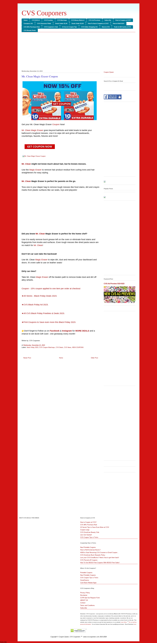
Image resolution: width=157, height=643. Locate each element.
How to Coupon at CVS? (123, 20)
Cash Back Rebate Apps (88, 583)
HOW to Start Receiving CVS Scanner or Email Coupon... (99, 552)
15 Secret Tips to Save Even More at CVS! (94, 527)
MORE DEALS (82, 331)
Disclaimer (83, 595)
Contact (82, 603)
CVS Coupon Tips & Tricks (89, 537)
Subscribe (107, 20)
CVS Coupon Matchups (47, 347)
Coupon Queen (109, 72)
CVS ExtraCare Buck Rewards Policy (92, 555)
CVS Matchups (62, 20)
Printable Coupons (86, 572)
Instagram (67, 331)
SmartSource (84, 580)
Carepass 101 (28, 23)
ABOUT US (84, 600)
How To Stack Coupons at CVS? (98, 23)
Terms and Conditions (87, 605)
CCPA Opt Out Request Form (90, 598)
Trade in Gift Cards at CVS (122, 27)
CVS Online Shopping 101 (89, 27)
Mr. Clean (26, 164)
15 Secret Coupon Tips (69, 27)
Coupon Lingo (84, 530)
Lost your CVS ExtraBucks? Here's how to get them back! (99, 557)
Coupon (56, 124)
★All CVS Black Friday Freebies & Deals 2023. (43, 313)
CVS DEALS (36, 20)
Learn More (124, 622)
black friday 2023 (32, 347)
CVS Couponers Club (51, 27)
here (135, 624)
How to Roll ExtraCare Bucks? (90, 550)
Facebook (54, 331)
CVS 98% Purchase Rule (32, 27)
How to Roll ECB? (118, 23)
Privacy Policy (85, 593)
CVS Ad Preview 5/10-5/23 (114, 284)
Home (26, 20)
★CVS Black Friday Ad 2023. (35, 304)
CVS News (67, 347)
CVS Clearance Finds (44, 23)
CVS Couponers (44, 13)
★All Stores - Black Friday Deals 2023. (39, 296)
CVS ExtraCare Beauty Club (89, 532)
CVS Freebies (48, 20)
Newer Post (27, 358)
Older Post (94, 358)
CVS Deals (59, 347)
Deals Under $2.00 (78, 23)
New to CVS (106, 27)
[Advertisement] (78, 52)
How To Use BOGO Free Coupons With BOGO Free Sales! (100, 562)
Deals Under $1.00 (61, 23)
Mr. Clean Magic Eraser (32, 130)
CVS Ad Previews (94, 20)
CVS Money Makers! (77, 20)
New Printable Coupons (88, 547)
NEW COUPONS (78, 347)
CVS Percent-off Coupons (88, 560)
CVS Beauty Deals (30, 30)
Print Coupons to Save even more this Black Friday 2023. (49, 322)
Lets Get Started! (86, 535)
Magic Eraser (35, 170)
